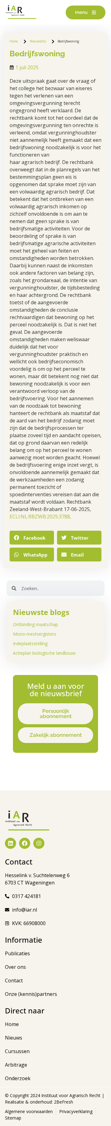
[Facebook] (24, 843)
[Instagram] (38, 843)
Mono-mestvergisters (34, 634)
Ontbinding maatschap (35, 624)
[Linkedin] (10, 843)
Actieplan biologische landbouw (44, 653)
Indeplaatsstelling (30, 643)
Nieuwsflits (38, 41)
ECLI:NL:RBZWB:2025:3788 (40, 516)
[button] (32, 538)
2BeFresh (63, 1102)
